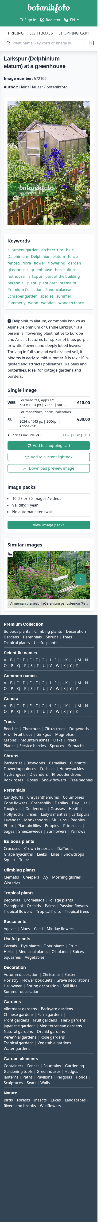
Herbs (9, 951)
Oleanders (38, 774)
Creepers (31, 877)
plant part (48, 283)
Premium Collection (25, 289)
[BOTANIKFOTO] (49, 8)
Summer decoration (21, 991)
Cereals (10, 946)
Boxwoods (36, 763)
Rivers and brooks (20, 1105)
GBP (76, 435)
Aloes (25, 928)
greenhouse (41, 269)
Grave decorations (72, 980)
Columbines (73, 797)
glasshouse (18, 269)
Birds (8, 1100)
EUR (66, 435)
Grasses (57, 808)
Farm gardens (50, 1014)
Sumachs (76, 745)
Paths (28, 1077)
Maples (10, 740)
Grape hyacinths (18, 854)
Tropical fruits (48, 911)
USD (86, 435)
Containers (13, 1065)
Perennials (32, 637)
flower (39, 263)
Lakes (56, 1100)
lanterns (11, 1077)
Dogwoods (79, 728)
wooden (48, 302)
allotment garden (23, 249)
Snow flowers (54, 780)
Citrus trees (55, 728)
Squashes (12, 957)
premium (68, 283)
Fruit (73, 946)
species (47, 296)
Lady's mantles (54, 814)
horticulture (65, 269)
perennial (16, 283)
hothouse (16, 276)
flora (27, 263)
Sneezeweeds (30, 831)
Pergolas (64, 1077)
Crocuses (12, 848)
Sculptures (13, 1082)
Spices (78, 951)
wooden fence (71, 302)
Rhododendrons (66, 774)
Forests (23, 1100)
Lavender (12, 820)
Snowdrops (74, 854)
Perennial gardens (20, 1037)
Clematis (11, 877)
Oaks (57, 740)
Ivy (45, 877)
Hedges (71, 1071)
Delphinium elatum (48, 256)
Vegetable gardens (54, 1042)
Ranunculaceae (58, 289)
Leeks (42, 854)
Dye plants (30, 946)
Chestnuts (32, 728)
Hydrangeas (14, 774)
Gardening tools (18, 1071)
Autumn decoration (21, 974)
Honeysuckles (71, 768)
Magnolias (64, 734)
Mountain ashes (35, 740)
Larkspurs (80, 814)
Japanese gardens (19, 1025)
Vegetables (35, 957)
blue (70, 249)
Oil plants (60, 951)
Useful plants (45, 642)
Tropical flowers (18, 911)
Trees (67, 637)
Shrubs (52, 637)
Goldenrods (36, 808)
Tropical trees (77, 911)
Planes (10, 745)
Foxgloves (12, 808)
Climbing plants (48, 631)
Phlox (9, 825)
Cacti (38, 928)
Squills (9, 859)
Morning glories (66, 877)
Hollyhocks (13, 814)
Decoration (76, 631)
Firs (7, 734)
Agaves (10, 928)
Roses (32, 780)
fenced (14, 263)
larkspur (35, 276)
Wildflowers (50, 1105)
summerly (16, 302)
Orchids (34, 905)
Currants (78, 763)
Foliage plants (60, 900)
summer (63, 296)
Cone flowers (15, 803)
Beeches (11, 728)
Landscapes (75, 1100)
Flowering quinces (20, 768)
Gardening (74, 1065)
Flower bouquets (37, 980)
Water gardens (17, 1048)
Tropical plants (17, 642)
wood (33, 302)
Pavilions (44, 1077)
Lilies (55, 854)
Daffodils (65, 848)
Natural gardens (18, 1031)
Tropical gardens (19, 1042)
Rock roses (13, 780)
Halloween (13, 985)
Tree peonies (81, 780)
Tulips (24, 859)
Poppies (52, 825)
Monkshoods (36, 820)
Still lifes (70, 985)
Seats (31, 1082)
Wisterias (12, 882)
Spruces (57, 745)
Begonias (12, 900)
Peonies (78, 820)
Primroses (72, 825)
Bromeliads (34, 900)
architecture (52, 249)
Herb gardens (73, 1020)
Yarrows (78, 831)
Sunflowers (57, 831)
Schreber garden (23, 296)
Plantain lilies (29, 825)
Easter (70, 974)
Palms (50, 905)
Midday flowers (60, 928)
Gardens (11, 637)
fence (73, 256)
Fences (33, 1065)
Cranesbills (41, 803)
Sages (9, 831)
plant (31, 283)
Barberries (13, 763)
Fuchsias (47, 768)
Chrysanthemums (43, 797)
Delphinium (18, 256)
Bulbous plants (17, 631)
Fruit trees (23, 734)
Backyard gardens (57, 1008)
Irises (32, 814)
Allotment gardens (20, 1008)
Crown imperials (38, 848)
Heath (74, 808)
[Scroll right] (80, 579)
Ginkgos (43, 734)
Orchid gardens (51, 1031)
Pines (71, 740)
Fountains (52, 1065)
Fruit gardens (45, 1020)
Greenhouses (49, 1071)
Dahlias (61, 803)
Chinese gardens (19, 1014)
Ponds (81, 1077)
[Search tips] (91, 43)
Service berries (32, 745)
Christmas (52, 974)
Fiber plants (54, 946)
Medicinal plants (33, 951)
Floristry (11, 980)
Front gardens (16, 1020)
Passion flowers (74, 905)
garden (74, 263)
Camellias (57, 763)
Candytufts (13, 797)
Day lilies (79, 803)
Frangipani (13, 905)
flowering (56, 263)
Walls (45, 1082)
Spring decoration (43, 985)
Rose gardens (52, 1037)
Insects (40, 1100)
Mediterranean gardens (60, 1025)
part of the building (62, 276)
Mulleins (59, 820)
